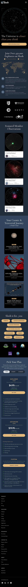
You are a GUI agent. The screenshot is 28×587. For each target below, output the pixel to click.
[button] (25, 2)
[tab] (6, 372)
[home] (5, 2)
